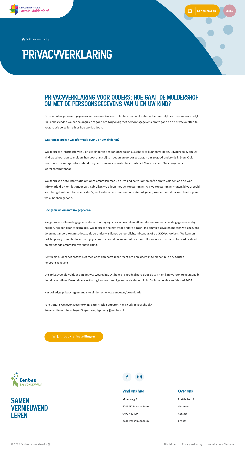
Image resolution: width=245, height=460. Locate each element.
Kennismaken (206, 10)
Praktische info (186, 399)
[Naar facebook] (126, 376)
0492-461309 (130, 413)
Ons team (183, 406)
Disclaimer (170, 444)
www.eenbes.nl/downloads (123, 292)
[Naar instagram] (139, 376)
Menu (229, 10)
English (182, 420)
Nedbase (229, 444)
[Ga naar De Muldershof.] (25, 39)
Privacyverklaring (192, 444)
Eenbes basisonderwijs (34, 444)
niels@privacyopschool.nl (136, 304)
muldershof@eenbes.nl (135, 420)
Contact (182, 413)
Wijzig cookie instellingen (74, 336)
